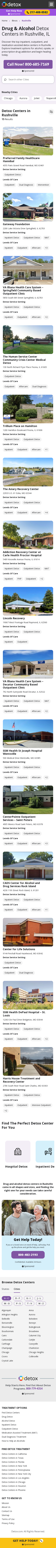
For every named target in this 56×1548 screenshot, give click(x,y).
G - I (28, 1298)
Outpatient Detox (10, 1428)
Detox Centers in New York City (16, 1473)
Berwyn (32, 1323)
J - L (39, 1298)
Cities (17, 1289)
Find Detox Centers (11, 1412)
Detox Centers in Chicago (13, 1482)
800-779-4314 (34, 1388)
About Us (6, 1507)
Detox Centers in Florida (13, 1462)
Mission (5, 1503)
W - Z (41, 1303)
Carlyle (32, 1340)
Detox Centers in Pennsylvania (16, 1470)
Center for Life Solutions (19, 949)
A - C (6, 1298)
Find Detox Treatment (16, 1449)
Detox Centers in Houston (14, 1486)
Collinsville (33, 1356)
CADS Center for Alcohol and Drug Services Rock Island (21, 884)
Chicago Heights (36, 1352)
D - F (17, 1298)
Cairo (4, 1335)
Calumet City (35, 1335)
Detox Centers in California (14, 1454)
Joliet (36, 98)
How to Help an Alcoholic (13, 1440)
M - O (7, 1303)
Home (4, 20)
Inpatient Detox (9, 1424)
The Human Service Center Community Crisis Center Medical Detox (24, 360)
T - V (29, 1303)
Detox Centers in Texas (13, 1457)
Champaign (7, 1348)
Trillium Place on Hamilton (20, 426)
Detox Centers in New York (14, 1465)
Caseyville (33, 1344)
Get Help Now (14, 11)
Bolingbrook (34, 1327)
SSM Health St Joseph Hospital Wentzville (22, 752)
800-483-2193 (28, 1255)
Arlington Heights (10, 1314)
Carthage (6, 1344)
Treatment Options (14, 1407)
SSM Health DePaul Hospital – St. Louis (24, 1013)
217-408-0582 (39, 12)
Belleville (6, 1319)
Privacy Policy (8, 1523)
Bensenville (7, 1323)
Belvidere (33, 1319)
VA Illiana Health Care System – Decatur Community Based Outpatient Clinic (23, 684)
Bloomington (8, 1327)
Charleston (34, 1348)
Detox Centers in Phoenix (13, 1490)
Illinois (15, 20)
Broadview (34, 1331)
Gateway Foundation (16, 224)
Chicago (8, 98)
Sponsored (15, 14)
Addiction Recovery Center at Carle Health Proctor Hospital (22, 553)
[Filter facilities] (51, 112)
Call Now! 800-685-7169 (28, 64)
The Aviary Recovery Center (21, 489)
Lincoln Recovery (14, 618)
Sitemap (5, 1515)
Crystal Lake (7, 1361)
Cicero (5, 1356)
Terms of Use (8, 1519)
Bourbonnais (8, 1331)
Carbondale (7, 1340)
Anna (31, 1310)
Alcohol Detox (8, 1420)
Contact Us (7, 1511)
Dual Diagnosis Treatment (14, 1436)
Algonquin (6, 1310)
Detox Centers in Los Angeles (15, 1478)
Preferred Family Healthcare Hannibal (21, 159)
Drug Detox (7, 1416)
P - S (18, 1303)
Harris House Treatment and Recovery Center (21, 1080)
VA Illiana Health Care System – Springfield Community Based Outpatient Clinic (23, 290)
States (5, 1289)
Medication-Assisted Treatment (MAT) (19, 1432)
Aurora (23, 98)
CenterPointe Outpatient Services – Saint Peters (19, 818)
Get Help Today (26, 1541)
